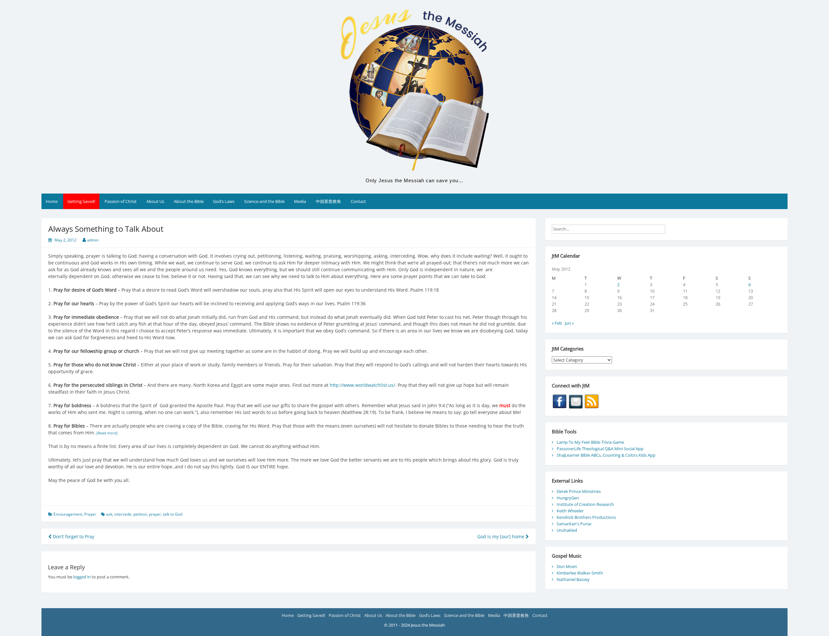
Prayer (90, 514)
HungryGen (568, 498)
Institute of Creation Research (585, 504)
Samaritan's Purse (574, 524)
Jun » (569, 323)
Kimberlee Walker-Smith (580, 573)
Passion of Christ (121, 201)
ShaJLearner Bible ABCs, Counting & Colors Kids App (606, 455)
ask (109, 514)
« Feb (557, 323)
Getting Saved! (81, 201)
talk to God (172, 514)
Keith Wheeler (570, 511)
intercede (122, 514)
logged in (82, 577)
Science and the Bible (264, 201)
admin (92, 240)
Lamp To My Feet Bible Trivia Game (590, 442)
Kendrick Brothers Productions (586, 517)
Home (52, 201)
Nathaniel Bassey (573, 579)
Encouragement (67, 514)
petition (140, 514)
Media (300, 201)
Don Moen (567, 566)
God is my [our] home (501, 536)
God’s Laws (223, 201)
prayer (155, 514)
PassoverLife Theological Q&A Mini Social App (600, 449)
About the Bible (189, 201)
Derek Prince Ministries (579, 491)
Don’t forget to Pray (72, 536)
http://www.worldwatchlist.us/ (362, 385)
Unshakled (567, 530)
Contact (358, 201)
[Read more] (107, 433)
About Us (155, 201)
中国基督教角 (328, 201)
